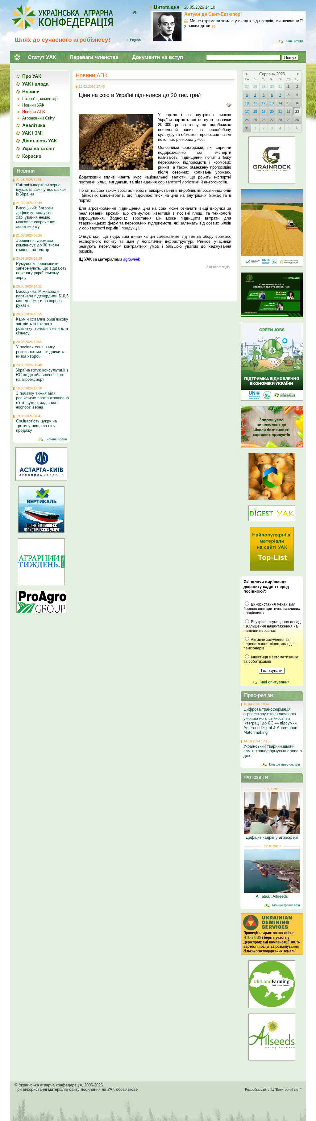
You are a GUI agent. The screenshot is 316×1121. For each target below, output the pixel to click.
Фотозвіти (256, 777)
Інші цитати (294, 41)
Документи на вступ (157, 57)
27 (247, 86)
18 (255, 111)
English (135, 40)
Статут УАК (42, 57)
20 (272, 111)
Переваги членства (94, 57)
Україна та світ (38, 148)
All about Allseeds (272, 896)
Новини (31, 91)
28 (255, 86)
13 (272, 103)
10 (247, 103)
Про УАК (31, 76)
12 (263, 103)
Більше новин (56, 439)
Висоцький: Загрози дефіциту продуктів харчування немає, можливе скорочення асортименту (35, 217)
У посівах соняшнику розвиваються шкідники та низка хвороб (40, 352)
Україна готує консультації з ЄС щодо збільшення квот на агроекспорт (42, 375)
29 (263, 86)
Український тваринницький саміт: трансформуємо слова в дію (272, 751)
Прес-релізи (258, 695)
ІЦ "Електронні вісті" (285, 1089)
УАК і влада (35, 83)
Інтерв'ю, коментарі (40, 98)
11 (255, 103)
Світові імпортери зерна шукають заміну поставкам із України (41, 189)
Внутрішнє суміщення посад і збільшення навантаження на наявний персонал (272, 626)
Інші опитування (274, 682)
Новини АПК (91, 75)
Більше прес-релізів (284, 764)
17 (247, 111)
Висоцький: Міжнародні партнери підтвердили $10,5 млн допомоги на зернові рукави (42, 298)
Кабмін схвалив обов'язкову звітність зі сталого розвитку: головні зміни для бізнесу (42, 326)
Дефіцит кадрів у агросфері (272, 837)
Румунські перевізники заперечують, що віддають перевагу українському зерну (41, 270)
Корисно (31, 156)
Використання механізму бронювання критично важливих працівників (271, 608)
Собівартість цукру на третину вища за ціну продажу (36, 426)
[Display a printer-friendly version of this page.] (228, 104)
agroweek (131, 259)
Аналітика (33, 125)
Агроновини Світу (38, 118)
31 (280, 86)
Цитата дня (166, 7)
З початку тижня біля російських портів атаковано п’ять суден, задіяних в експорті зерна (42, 400)
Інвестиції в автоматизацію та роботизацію (270, 659)
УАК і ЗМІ (32, 133)
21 (280, 111)
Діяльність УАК (39, 140)
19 (263, 111)
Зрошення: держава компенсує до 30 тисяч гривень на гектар (37, 245)
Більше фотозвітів (286, 905)
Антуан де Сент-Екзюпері (213, 14)
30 (272, 86)
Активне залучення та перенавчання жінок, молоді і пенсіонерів (268, 643)
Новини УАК (33, 105)
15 (288, 103)
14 (280, 103)
